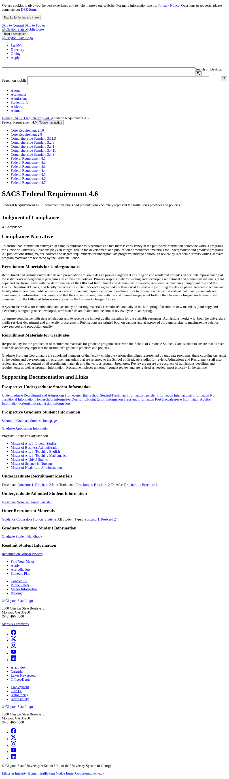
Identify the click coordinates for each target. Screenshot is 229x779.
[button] (15, 90)
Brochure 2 (43, 485)
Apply (15, 565)
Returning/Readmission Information (44, 403)
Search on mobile (14, 80)
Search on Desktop (208, 69)
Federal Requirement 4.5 (28, 174)
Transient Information (139, 399)
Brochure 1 (25, 485)
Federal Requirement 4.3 (28, 166)
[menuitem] (119, 91)
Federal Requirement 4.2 (28, 162)
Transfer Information (158, 395)
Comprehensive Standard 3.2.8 (32, 142)
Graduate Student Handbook (22, 536)
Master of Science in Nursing (31, 463)
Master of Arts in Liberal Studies (34, 443)
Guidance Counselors (17, 519)
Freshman (9, 502)
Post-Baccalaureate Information (177, 399)
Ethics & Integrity (14, 773)
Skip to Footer (35, 25)
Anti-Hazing (19, 695)
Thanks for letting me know (21, 17)
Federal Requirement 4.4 (28, 170)
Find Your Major (22, 561)
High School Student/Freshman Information (112, 395)
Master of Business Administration (35, 447)
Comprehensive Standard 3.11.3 (33, 138)
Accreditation (20, 569)
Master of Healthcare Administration (36, 467)
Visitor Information (24, 589)
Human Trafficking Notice (46, 773)
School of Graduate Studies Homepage (29, 421)
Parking (16, 593)
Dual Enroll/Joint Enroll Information (97, 399)
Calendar (17, 671)
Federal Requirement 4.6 (28, 178)
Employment (20, 687)
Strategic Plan (20, 573)
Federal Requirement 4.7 (28, 182)
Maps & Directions (15, 624)
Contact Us (19, 581)
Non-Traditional (28, 502)
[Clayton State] (23, 29)
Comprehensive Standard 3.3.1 (32, 146)
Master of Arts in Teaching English (35, 451)
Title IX (16, 691)
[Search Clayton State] (198, 73)
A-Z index (18, 667)
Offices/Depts (20, 679)
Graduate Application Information (25, 428)
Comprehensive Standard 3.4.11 (33, 150)
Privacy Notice (168, 5)
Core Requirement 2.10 (27, 130)
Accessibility (20, 699)
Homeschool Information (53, 399)
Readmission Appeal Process (22, 554)
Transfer (46, 502)
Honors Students (45, 519)
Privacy (98, 773)
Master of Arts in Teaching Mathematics (39, 455)
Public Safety (20, 585)
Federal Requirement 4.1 (28, 158)
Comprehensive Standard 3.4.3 (32, 154)
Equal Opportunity (79, 773)
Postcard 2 (108, 519)
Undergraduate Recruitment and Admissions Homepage (41, 395)
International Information (191, 395)
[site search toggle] (3, 66)
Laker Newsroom (23, 675)
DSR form (28, 9)
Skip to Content (13, 25)
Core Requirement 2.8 (26, 134)
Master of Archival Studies (29, 459)
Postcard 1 (92, 519)
